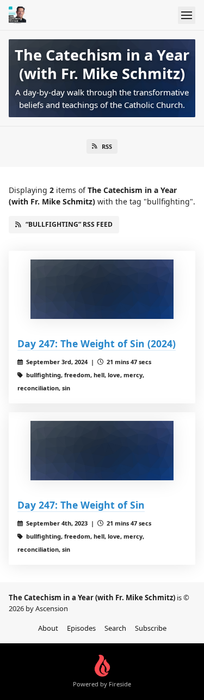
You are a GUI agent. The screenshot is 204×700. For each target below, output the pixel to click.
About (48, 628)
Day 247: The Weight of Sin (81, 504)
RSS (107, 146)
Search (115, 628)
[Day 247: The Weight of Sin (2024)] (102, 289)
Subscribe (150, 628)
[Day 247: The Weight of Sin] (102, 451)
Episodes (81, 628)
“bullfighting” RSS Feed (69, 224)
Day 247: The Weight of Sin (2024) (96, 343)
